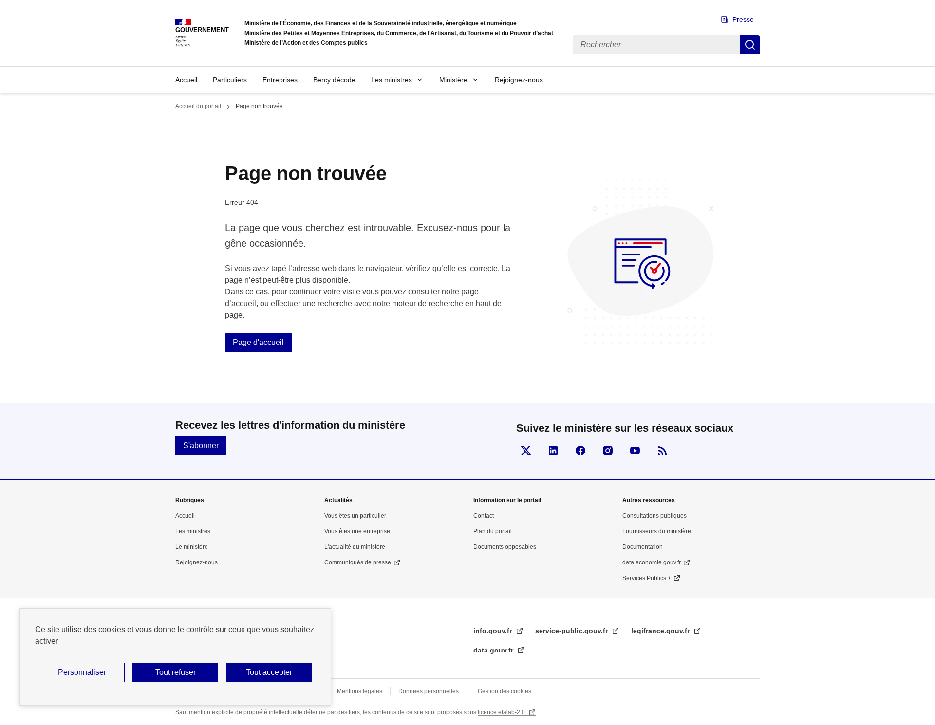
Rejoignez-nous (519, 80)
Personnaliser (82, 672)
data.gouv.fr (494, 650)
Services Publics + (646, 578)
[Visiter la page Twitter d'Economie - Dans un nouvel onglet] (526, 450)
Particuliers (230, 80)
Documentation (642, 547)
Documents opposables (504, 547)
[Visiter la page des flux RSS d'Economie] (662, 450)
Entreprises (280, 80)
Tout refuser (175, 672)
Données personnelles (428, 691)
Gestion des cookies (504, 691)
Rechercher (750, 44)
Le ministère (191, 547)
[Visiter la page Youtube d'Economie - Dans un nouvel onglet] (635, 450)
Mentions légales (359, 691)
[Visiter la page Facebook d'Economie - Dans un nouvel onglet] (580, 450)
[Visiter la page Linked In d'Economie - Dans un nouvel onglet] (553, 450)
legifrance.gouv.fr (661, 630)
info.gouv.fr (493, 630)
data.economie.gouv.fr (651, 562)
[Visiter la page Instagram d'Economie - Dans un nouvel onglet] (607, 450)
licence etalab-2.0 (502, 712)
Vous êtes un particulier (355, 515)
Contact (483, 515)
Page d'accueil (258, 342)
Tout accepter (269, 672)
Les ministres (391, 80)
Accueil (186, 80)
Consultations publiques (654, 515)
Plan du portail (492, 531)
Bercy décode (334, 80)
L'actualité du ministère (354, 547)
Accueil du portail (198, 106)
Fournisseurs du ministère (656, 531)
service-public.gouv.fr (572, 630)
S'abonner (201, 445)
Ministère (453, 80)
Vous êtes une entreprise (357, 531)
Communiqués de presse (357, 562)
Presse (743, 19)
